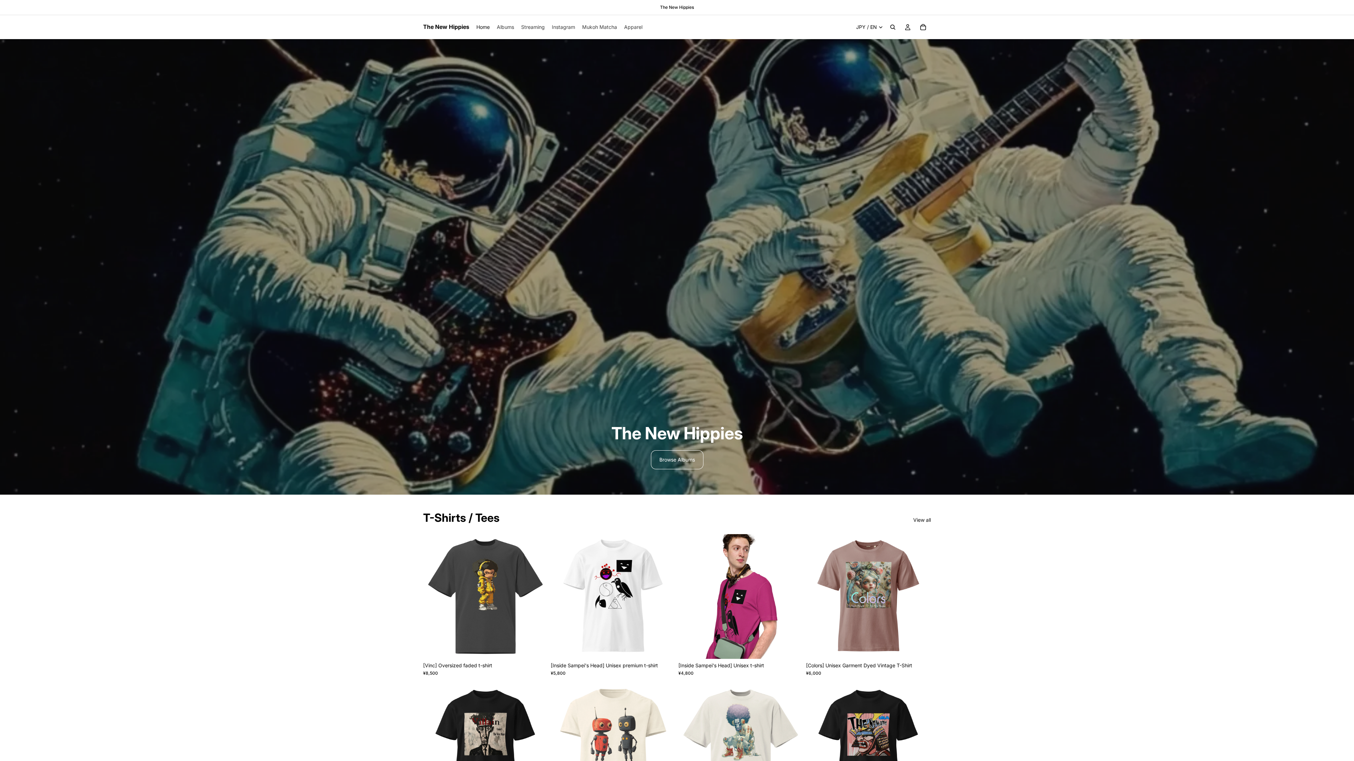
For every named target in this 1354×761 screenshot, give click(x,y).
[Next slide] (537, 596)
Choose (670, 648)
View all (922, 520)
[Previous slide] (433, 596)
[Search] (893, 27)
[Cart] (923, 27)
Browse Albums (677, 460)
